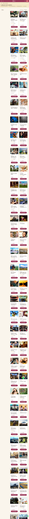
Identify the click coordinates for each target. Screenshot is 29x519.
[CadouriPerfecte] (14, 1)
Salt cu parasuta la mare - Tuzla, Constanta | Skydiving (14, 140)
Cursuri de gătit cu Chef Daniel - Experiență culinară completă (23, 91)
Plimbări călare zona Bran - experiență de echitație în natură (23, 273)
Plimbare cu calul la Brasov (14, 174)
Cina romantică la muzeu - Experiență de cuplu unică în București (23, 141)
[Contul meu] (25, 1)
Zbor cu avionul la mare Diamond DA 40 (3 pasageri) (14, 413)
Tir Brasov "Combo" (23, 381)
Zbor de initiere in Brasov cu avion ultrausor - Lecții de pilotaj (14, 91)
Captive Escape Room (23, 319)
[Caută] (3, 1)
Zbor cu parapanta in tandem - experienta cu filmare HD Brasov (14, 74)
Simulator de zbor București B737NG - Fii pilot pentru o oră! (14, 38)
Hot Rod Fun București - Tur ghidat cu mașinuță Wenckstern (14, 20)
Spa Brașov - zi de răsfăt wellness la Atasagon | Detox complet (13, 157)
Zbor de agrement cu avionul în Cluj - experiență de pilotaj (14, 446)
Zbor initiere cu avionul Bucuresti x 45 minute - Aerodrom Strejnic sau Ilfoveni (23, 334)
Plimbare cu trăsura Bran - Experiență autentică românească (23, 476)
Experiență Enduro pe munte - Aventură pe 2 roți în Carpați (14, 108)
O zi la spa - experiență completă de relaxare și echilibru (23, 175)
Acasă (1, 3)
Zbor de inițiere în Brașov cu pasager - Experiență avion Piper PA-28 (23, 191)
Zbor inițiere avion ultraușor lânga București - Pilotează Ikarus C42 (23, 20)
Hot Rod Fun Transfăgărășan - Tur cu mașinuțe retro (23, 207)
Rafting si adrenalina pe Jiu (23, 461)
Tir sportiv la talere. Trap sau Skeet (14, 304)
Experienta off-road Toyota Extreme (14, 491)
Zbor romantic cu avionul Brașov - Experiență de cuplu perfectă (23, 507)
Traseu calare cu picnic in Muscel (13, 428)
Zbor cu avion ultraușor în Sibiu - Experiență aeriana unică (23, 157)
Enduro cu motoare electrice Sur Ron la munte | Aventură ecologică (23, 446)
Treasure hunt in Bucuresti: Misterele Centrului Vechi (14, 461)
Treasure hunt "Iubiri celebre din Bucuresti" (23, 491)
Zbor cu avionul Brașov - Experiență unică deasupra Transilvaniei (23, 56)
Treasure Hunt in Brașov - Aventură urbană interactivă (14, 289)
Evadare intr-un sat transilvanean (23, 397)
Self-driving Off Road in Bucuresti (14, 506)
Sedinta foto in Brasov (23, 412)
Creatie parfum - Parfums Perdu (13, 397)
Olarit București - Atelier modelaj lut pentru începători (23, 108)
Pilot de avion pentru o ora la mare (23, 240)
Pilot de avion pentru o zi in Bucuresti (23, 38)
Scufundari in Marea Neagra (14, 125)
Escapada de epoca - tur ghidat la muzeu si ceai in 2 (14, 190)
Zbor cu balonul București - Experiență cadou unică (13, 273)
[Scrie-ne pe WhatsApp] (27, 516)
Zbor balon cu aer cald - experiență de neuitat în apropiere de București (23, 290)
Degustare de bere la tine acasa (14, 350)
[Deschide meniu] (1, 1)
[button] (25, 10)
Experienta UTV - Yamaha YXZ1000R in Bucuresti (14, 476)
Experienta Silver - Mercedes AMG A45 (23, 428)
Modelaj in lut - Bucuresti (13, 240)
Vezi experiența (14, 44)
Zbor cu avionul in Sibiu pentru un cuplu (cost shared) (14, 257)
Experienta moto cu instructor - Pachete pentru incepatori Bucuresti (14, 225)
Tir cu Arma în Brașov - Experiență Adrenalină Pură (23, 125)
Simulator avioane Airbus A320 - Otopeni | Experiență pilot (14, 334)
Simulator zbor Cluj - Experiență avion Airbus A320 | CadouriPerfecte (14, 382)
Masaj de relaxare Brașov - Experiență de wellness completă (14, 207)
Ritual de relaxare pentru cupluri (22, 366)
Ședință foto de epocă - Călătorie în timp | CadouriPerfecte (23, 350)
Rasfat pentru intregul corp (23, 74)
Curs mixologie (22, 223)
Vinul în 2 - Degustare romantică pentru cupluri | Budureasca (14, 367)
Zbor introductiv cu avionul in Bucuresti (23, 304)
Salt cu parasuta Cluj (14, 319)
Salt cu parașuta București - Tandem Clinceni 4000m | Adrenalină (14, 56)
